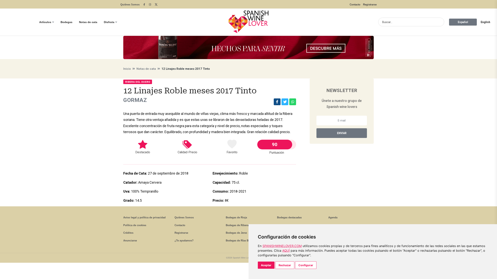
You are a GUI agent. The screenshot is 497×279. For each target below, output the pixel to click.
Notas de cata (88, 22)
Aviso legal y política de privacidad (144, 217)
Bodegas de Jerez (236, 232)
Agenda (332, 217)
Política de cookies (134, 225)
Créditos (128, 232)
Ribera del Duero (137, 81)
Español (463, 22)
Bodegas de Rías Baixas (240, 240)
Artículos (45, 22)
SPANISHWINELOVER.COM (282, 246)
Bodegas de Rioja (236, 217)
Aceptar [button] (266, 265)
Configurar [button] (305, 265)
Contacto (355, 4)
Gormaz (135, 100)
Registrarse (370, 4)
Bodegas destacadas (289, 217)
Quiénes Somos (130, 4)
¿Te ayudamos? (184, 240)
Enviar (342, 133)
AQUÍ (286, 250)
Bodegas (66, 22)
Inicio (127, 69)
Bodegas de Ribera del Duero (243, 225)
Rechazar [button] (285, 265)
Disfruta (109, 22)
